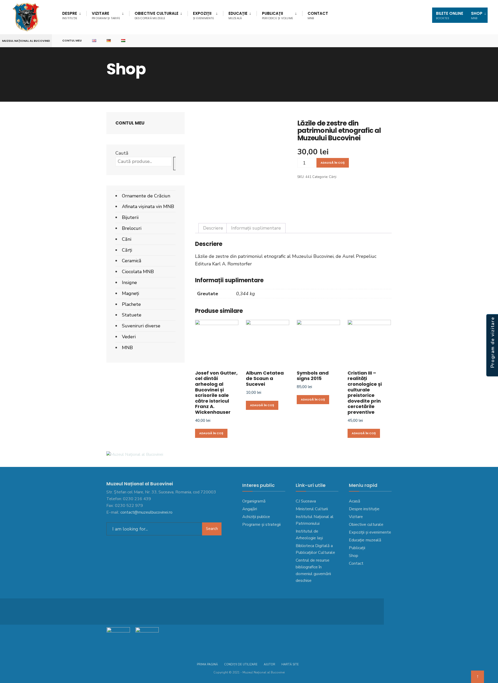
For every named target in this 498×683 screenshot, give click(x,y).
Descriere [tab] (213, 228)
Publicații (277, 15)
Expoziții (203, 15)
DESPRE (69, 15)
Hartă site (290, 664)
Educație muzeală (365, 540)
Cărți (332, 177)
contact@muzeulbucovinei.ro (146, 512)
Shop (353, 555)
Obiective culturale (156, 15)
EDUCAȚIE (238, 15)
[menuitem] (74, 14)
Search (212, 528)
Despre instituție (364, 509)
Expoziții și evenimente (370, 532)
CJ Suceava (306, 501)
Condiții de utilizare (241, 664)
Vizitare (106, 15)
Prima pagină (207, 664)
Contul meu (72, 40)
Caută (121, 153)
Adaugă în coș (333, 163)
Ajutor (269, 664)
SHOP (476, 15)
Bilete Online (449, 15)
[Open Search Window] (485, 40)
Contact (318, 15)
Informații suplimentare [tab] (256, 228)
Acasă (354, 501)
